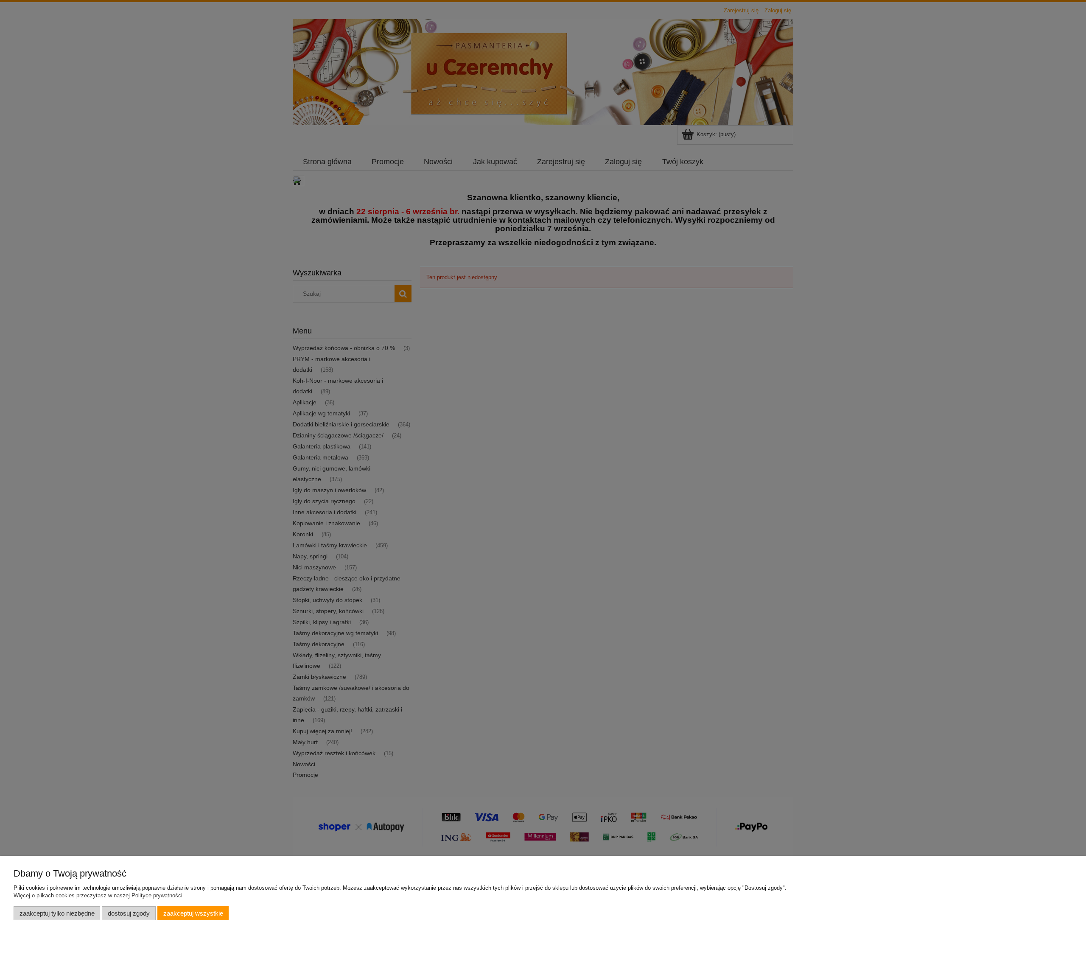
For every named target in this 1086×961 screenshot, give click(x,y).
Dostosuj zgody (129, 913)
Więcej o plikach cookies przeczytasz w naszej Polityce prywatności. (99, 895)
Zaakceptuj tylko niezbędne (57, 913)
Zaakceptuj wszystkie (193, 913)
